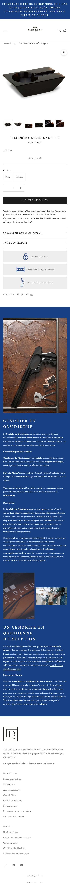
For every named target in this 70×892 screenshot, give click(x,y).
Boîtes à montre (10, 805)
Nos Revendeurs (10, 832)
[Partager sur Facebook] (18, 294)
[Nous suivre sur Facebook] (5, 865)
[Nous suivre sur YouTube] (21, 865)
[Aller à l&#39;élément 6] (59, 123)
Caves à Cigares (10, 795)
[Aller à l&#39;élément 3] (28, 125)
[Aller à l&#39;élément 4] (39, 125)
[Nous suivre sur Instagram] (13, 865)
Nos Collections (10, 773)
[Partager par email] (31, 294)
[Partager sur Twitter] (22, 294)
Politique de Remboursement (16, 853)
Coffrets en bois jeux (12, 800)
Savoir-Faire (9, 784)
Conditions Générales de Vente (17, 837)
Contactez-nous (10, 842)
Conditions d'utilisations (14, 848)
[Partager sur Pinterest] (27, 294)
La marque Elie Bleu (12, 779)
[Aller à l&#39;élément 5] (49, 124)
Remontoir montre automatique (17, 811)
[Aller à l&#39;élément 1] (7, 124)
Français (33, 876)
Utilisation (8, 826)
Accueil (7, 43)
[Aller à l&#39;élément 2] (18, 124)
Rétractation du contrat (13, 816)
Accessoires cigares (11, 789)
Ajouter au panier (35, 200)
